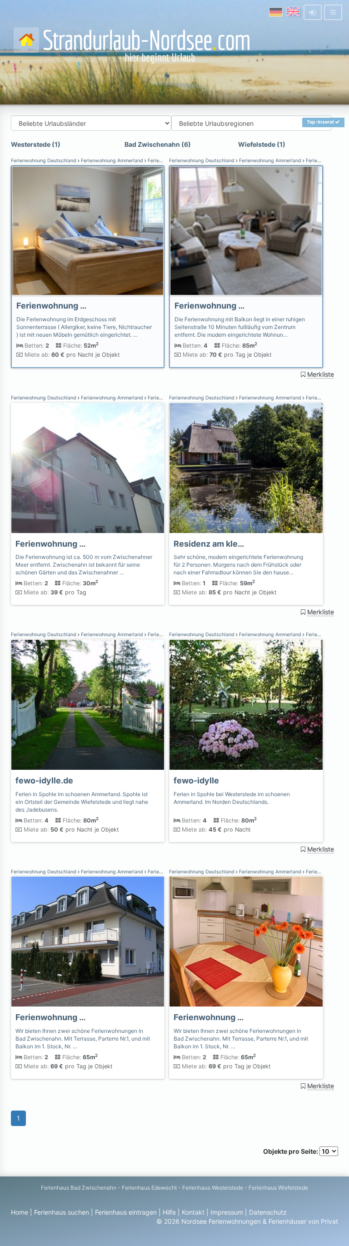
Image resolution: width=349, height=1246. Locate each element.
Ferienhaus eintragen (126, 1212)
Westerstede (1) (35, 144)
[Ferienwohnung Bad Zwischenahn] (88, 230)
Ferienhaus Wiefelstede (278, 1187)
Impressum (226, 1212)
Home (19, 1212)
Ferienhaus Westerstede (212, 1187)
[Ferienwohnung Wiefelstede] (88, 704)
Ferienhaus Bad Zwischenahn (78, 1187)
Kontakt (193, 1212)
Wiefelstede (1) (261, 144)
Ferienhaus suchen (61, 1212)
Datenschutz (268, 1212)
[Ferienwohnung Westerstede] (246, 704)
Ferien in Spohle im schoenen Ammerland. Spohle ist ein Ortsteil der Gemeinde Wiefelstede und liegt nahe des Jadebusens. (81, 802)
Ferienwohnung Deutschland (44, 161)
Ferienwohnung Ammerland (112, 161)
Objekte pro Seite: (291, 1151)
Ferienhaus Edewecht (149, 1187)
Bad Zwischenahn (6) (158, 144)
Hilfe (169, 1212)
